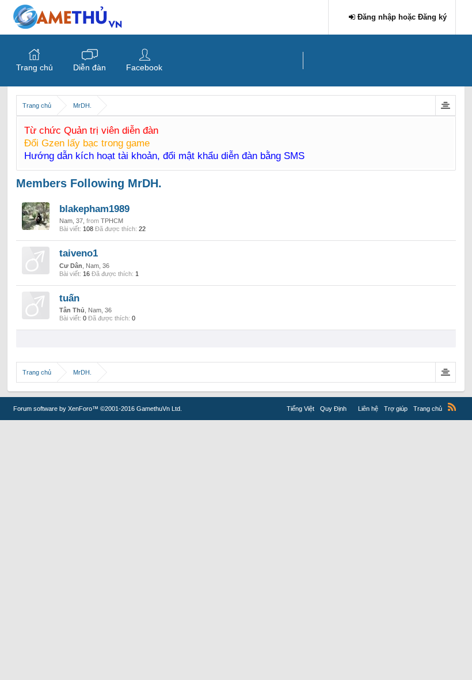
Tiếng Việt (300, 408)
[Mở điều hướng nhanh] (445, 105)
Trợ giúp (396, 408)
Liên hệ (368, 408)
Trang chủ (34, 67)
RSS (452, 407)
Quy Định (333, 408)
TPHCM (112, 220)
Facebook (144, 67)
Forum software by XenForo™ (97, 408)
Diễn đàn (89, 67)
